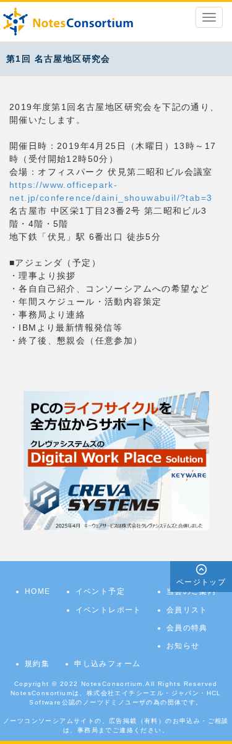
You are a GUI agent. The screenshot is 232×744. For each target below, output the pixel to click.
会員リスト (187, 610)
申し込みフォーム (107, 663)
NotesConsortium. (113, 683)
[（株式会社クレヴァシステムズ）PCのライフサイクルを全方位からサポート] (116, 460)
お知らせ (183, 645)
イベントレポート (108, 610)
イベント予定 (100, 591)
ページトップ (201, 582)
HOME (38, 591)
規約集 (37, 663)
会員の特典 (187, 628)
